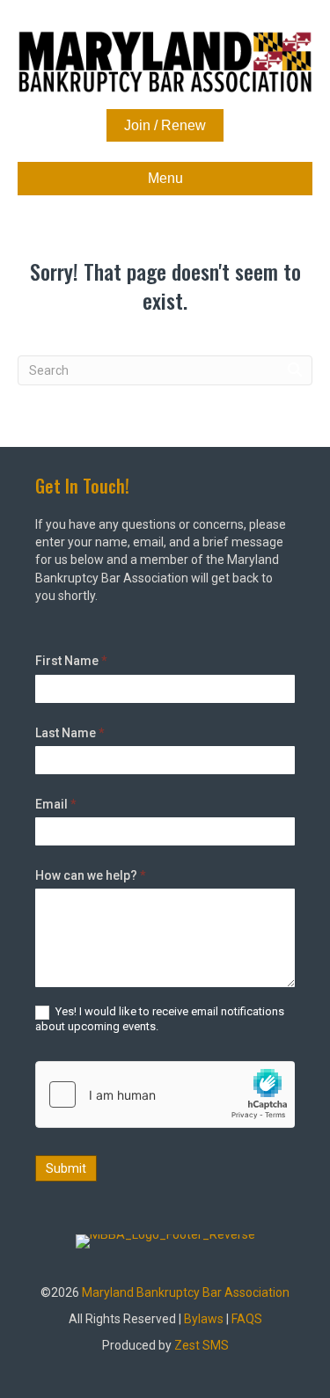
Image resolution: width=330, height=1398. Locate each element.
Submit (66, 1168)
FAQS (246, 1319)
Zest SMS (201, 1345)
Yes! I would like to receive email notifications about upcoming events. (159, 1019)
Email (56, 804)
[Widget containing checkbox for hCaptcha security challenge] (165, 1094)
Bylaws (204, 1319)
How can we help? (90, 875)
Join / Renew (165, 125)
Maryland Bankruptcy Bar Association (186, 1292)
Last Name (70, 733)
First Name (71, 661)
